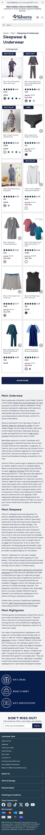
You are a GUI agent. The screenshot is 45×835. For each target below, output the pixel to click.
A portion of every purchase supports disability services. (22, 8)
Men (13, 33)
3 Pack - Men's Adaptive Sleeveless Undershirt (33, 189)
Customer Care (8, 736)
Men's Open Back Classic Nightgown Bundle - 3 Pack (33, 244)
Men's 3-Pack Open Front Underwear (11, 296)
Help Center (6, 741)
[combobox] (22, 25)
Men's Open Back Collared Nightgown (10, 243)
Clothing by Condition (11, 795)
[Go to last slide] (2, 2)
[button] (3, 17)
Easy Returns (7, 751)
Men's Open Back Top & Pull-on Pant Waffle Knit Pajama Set (33, 83)
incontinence (7, 443)
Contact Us (6, 758)
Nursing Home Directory (11, 761)
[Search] (4, 25)
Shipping (5, 744)
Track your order (8, 748)
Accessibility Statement (11, 764)
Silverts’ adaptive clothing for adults (17, 425)
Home (5, 33)
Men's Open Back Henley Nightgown (11, 189)
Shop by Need (8, 788)
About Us (6, 774)
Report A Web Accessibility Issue (14, 768)
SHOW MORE (22, 380)
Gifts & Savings (8, 781)
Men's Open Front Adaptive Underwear (31, 136)
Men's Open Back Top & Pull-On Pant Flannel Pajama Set (11, 351)
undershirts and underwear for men (28, 403)
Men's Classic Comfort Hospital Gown (10, 136)
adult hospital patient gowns (21, 603)
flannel (14, 583)
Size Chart (5, 754)
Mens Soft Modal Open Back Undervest (32, 296)
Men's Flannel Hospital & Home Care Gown (11, 82)
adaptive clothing (16, 471)
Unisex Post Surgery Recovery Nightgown (32, 350)
